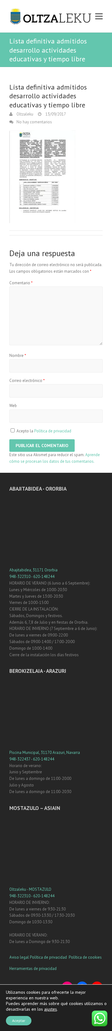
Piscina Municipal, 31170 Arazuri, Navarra (44, 752)
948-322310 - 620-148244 (31, 576)
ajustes (50, 1009)
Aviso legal (19, 957)
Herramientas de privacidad (33, 968)
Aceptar (18, 1020)
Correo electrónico (27, 380)
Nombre (17, 355)
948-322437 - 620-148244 (31, 759)
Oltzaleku (24, 114)
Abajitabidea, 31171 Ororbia (33, 570)
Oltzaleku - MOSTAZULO (30, 889)
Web (13, 405)
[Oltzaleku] (50, 16)
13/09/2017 (55, 114)
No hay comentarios (34, 122)
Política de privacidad (52, 431)
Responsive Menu (99, 16)
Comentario (21, 283)
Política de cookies (85, 957)
